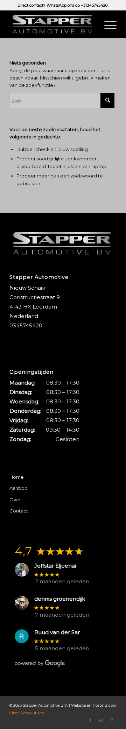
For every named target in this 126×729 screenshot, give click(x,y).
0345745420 (25, 325)
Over (15, 499)
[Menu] (107, 24)
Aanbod (18, 488)
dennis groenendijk (59, 599)
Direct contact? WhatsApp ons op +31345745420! (63, 5)
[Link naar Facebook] (90, 720)
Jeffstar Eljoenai (55, 566)
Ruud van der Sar (57, 632)
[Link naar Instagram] (111, 720)
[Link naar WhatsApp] (101, 720)
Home (16, 477)
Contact (18, 511)
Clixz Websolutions (26, 713)
